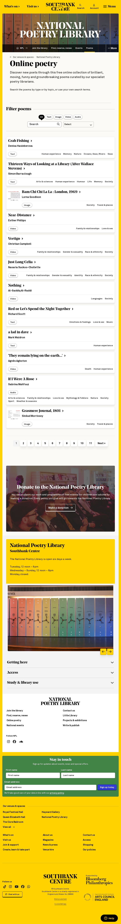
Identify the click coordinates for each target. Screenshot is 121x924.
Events (78, 48)
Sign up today (107, 787)
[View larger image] (60, 618)
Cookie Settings (60, 904)
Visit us (32, 6)
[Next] (110, 652)
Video (68, 117)
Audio (78, 117)
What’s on (11, 6)
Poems (89, 48)
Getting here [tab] (17, 662)
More (113, 48)
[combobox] (78, 124)
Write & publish (71, 725)
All (41, 117)
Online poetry (14, 720)
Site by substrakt (60, 899)
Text (49, 117)
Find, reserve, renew (61, 48)
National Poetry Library (48, 57)
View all (7, 827)
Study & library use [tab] (22, 683)
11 (90, 443)
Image (58, 117)
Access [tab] (12, 673)
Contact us (69, 711)
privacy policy (57, 793)
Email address (12, 782)
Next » (101, 443)
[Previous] (103, 652)
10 (82, 443)
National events (15, 725)
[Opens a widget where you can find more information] (109, 918)
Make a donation (58, 508)
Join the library (39, 48)
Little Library (70, 716)
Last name (66, 770)
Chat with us (13, 894)
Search (80, 8)
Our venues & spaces (23, 57)
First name (11, 770)
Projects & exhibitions (75, 720)
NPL (22, 48)
